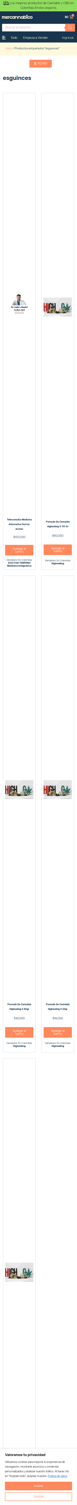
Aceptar (38, 1486)
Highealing (58, 563)
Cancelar (38, 1496)
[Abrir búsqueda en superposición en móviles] (38, 28)
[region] (38, 1477)
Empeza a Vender (35, 38)
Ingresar (68, 38)
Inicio (9, 48)
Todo (14, 38)
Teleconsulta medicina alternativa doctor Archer (19, 524)
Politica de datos (57, 1476)
